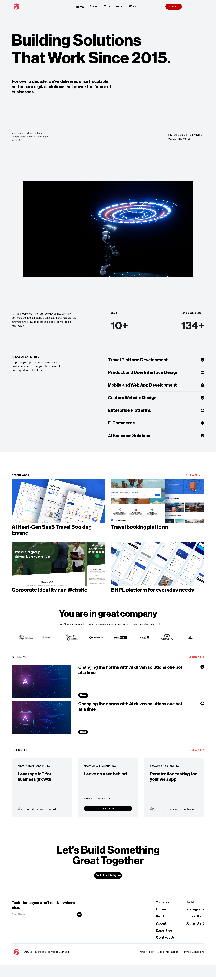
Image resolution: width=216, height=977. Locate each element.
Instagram (195, 909)
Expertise (164, 930)
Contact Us (165, 937)
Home (80, 7)
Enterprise (111, 6)
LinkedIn (193, 916)
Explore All (195, 657)
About (94, 6)
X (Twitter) (195, 923)
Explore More (193, 475)
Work (132, 6)
